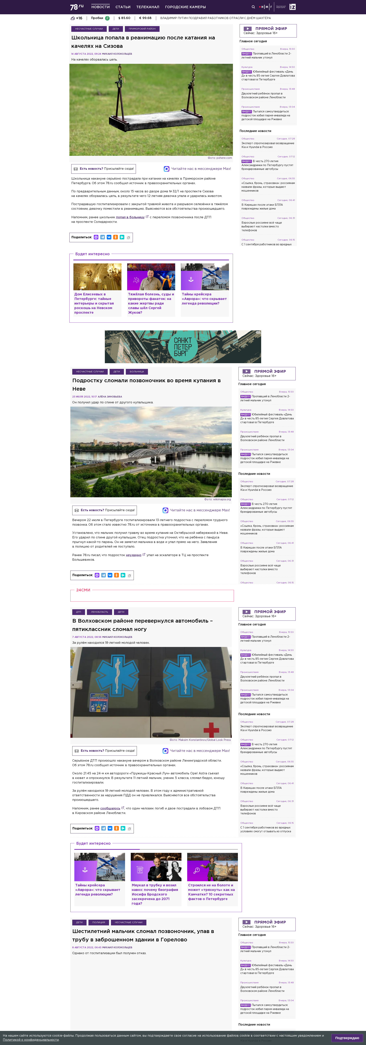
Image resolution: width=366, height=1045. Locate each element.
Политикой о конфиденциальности (31, 1040)
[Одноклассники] (115, 237)
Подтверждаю (347, 1038)
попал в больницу (130, 217)
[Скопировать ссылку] (128, 237)
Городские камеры (185, 7)
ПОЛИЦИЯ (98, 922)
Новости (100, 7)
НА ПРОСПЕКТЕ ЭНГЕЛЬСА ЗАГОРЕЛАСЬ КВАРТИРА (198, 18)
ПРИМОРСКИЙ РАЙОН (142, 29)
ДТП (78, 612)
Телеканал (147, 7)
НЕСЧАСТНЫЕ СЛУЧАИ (89, 29)
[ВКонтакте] (109, 237)
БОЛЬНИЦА (137, 372)
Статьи (123, 7)
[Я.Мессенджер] (122, 237)
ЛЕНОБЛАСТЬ (99, 612)
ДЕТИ (116, 29)
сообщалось (110, 808)
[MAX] (96, 237)
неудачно (133, 555)
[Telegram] (102, 237)
